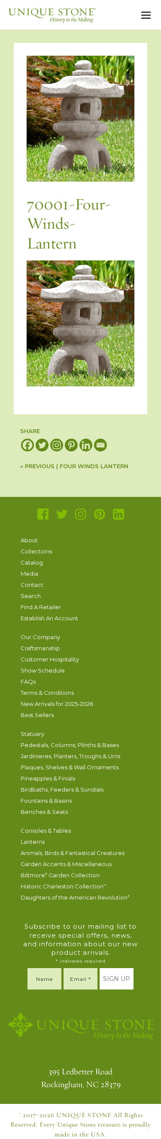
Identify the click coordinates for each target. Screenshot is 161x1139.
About (29, 540)
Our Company (40, 637)
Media (29, 573)
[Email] (100, 445)
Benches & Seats (44, 811)
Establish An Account (49, 618)
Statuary (32, 733)
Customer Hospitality (50, 659)
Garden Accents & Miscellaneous (66, 864)
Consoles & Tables (46, 830)
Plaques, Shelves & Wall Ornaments (69, 767)
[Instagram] (56, 445)
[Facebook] (27, 445)
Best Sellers (37, 715)
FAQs (28, 681)
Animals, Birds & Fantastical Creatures (73, 852)
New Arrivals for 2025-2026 (57, 703)
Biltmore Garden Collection (60, 875)
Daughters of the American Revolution (75, 897)
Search (31, 595)
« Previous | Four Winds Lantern (74, 466)
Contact (32, 584)
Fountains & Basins (46, 800)
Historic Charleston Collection (63, 886)
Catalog (32, 562)
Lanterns (33, 841)
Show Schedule (43, 670)
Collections (36, 551)
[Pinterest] (71, 445)
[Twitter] (42, 445)
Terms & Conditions (47, 692)
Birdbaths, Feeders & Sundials (62, 789)
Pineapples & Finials (48, 778)
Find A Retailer (41, 607)
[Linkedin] (85, 445)
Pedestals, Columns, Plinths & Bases (70, 744)
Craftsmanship (40, 648)
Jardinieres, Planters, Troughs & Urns (70, 756)
